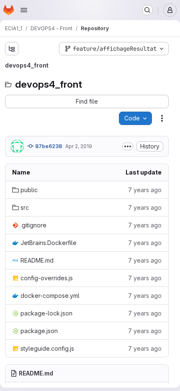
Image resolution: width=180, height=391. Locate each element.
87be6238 (48, 146)
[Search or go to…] (147, 10)
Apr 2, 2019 (78, 146)
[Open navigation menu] (24, 10)
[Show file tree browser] (11, 48)
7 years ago (145, 189)
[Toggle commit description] (127, 146)
